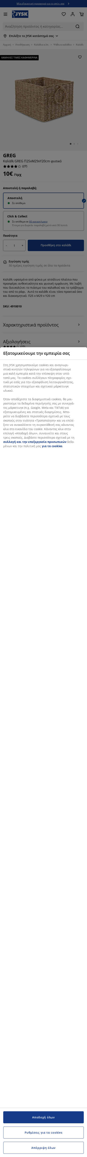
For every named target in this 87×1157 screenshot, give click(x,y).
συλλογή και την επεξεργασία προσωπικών (34, 442)
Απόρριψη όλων (43, 1148)
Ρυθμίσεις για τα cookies (44, 1132)
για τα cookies (52, 446)
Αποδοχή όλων (43, 1117)
